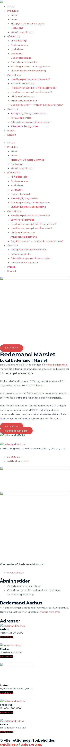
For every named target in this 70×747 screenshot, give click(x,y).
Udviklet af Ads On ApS (21, 745)
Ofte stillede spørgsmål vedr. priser (30, 122)
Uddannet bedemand (23, 96)
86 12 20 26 (6, 637)
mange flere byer (50, 612)
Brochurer (16, 53)
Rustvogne (17, 27)
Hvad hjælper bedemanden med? (30, 79)
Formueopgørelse (21, 117)
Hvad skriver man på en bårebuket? (31, 92)
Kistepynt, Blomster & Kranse (27, 23)
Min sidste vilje (19, 40)
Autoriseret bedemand (24, 100)
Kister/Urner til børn (22, 32)
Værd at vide (14, 75)
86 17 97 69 (6, 656)
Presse (11, 130)
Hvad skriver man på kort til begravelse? (33, 87)
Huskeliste (17, 49)
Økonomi (12, 109)
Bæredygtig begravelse (24, 62)
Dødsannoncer (19, 45)
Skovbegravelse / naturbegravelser (30, 66)
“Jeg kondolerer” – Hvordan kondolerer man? (37, 104)
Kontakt (11, 134)
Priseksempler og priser (24, 126)
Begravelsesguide (21, 57)
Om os (11, 6)
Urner (14, 19)
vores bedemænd (56, 364)
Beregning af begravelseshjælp (29, 113)
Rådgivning (13, 36)
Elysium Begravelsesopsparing (28, 70)
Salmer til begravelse (22, 83)
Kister (14, 15)
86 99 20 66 (6, 712)
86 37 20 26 (6, 732)
